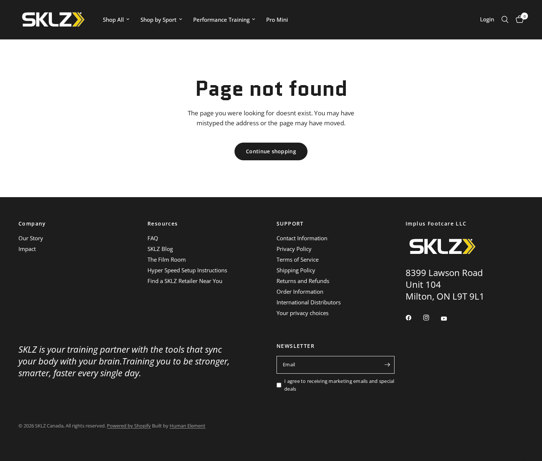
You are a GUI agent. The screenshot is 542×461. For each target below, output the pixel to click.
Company (32, 223)
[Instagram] (431, 318)
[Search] (505, 19)
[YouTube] (449, 319)
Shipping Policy (296, 270)
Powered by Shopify (129, 425)
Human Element (187, 425)
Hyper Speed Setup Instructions (187, 270)
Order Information (300, 291)
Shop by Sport (158, 19)
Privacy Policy (294, 248)
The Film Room (166, 259)
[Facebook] (414, 318)
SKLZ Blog (160, 248)
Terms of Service (298, 259)
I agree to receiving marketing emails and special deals (339, 385)
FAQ (152, 238)
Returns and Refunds (303, 280)
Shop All (113, 19)
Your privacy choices (303, 313)
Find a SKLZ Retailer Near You (184, 280)
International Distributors (309, 302)
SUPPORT (290, 223)
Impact (27, 248)
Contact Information (302, 238)
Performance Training (221, 19)
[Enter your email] (387, 365)
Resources (162, 223)
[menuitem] (116, 19)
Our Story (30, 238)
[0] (518, 19)
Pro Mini (277, 19)
